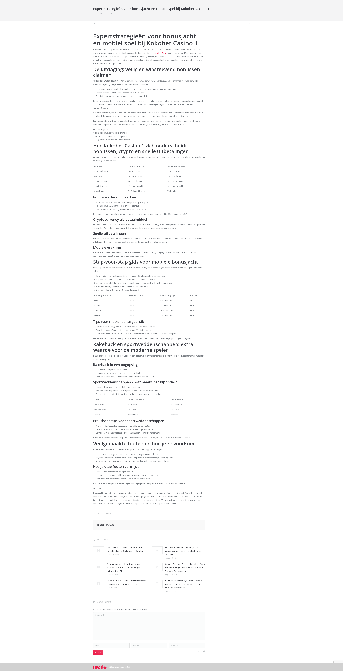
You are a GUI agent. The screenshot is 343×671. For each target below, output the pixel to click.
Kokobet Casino (161, 53)
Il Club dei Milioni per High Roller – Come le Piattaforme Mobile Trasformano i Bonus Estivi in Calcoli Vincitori (183, 584)
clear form (198, 651)
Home (95, 14)
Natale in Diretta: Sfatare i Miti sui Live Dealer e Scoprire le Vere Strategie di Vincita (126, 582)
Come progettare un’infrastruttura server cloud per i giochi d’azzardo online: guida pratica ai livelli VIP (124, 567)
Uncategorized (106, 14)
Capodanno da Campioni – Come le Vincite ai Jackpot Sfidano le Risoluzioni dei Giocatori (126, 549)
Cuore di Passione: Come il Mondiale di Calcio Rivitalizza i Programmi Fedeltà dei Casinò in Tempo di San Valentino (185, 567)
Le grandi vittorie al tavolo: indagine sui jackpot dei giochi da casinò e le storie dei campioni (183, 551)
